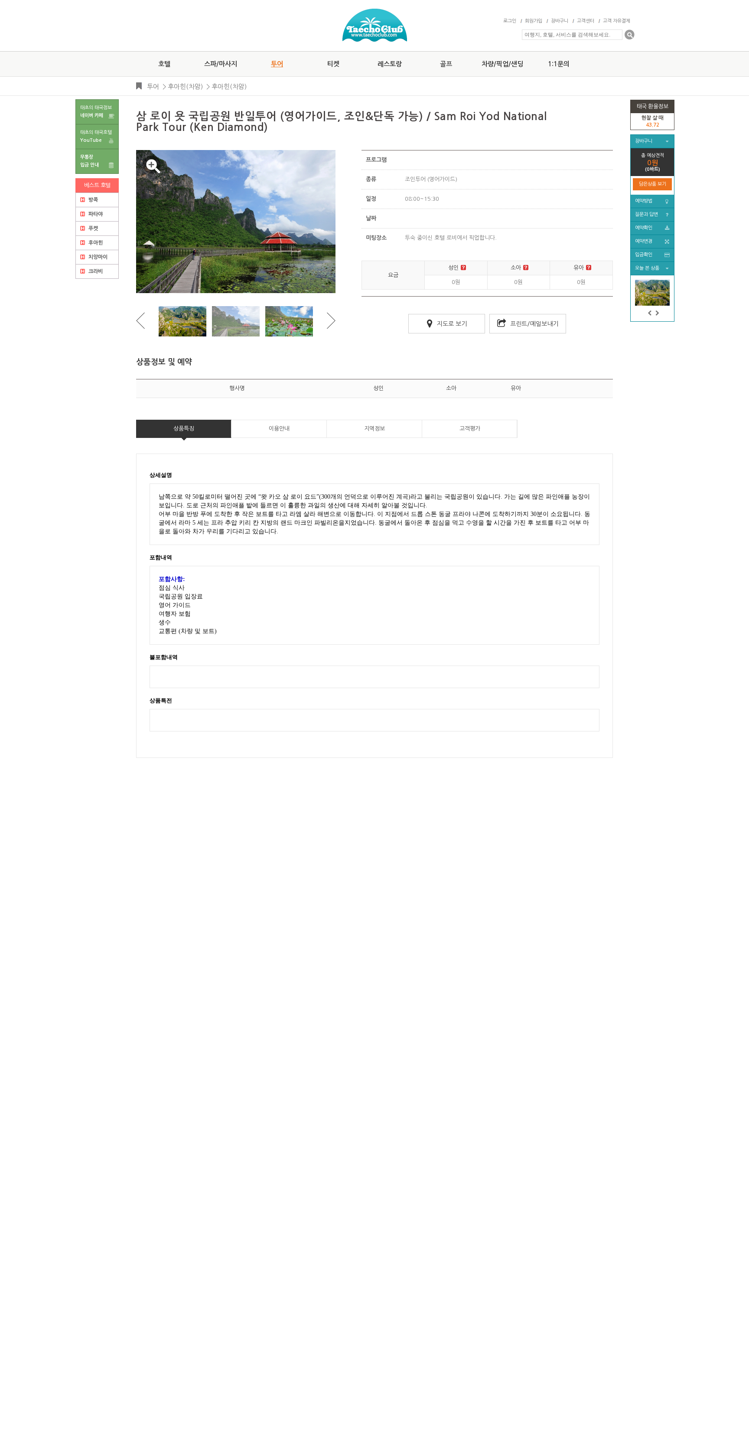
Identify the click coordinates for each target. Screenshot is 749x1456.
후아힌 (95, 242)
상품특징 (183, 428)
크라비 (95, 271)
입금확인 (643, 254)
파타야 (95, 214)
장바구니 (559, 21)
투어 (277, 64)
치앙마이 (97, 257)
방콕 (92, 199)
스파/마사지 (220, 64)
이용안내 (279, 428)
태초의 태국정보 (96, 111)
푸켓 (92, 228)
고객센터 (585, 21)
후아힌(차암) (185, 86)
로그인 (509, 21)
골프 (446, 64)
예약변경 (643, 241)
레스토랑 (390, 64)
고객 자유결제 (616, 21)
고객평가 (469, 428)
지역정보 (374, 428)
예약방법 (643, 201)
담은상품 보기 (652, 184)
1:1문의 (559, 64)
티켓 (333, 64)
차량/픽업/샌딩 (502, 64)
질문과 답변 (646, 214)
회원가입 (533, 21)
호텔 (164, 64)
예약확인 (643, 227)
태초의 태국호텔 (96, 136)
